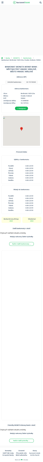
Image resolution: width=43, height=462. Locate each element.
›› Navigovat (21, 108)
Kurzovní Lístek (34, 453)
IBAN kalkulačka (21, 455)
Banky (8, 58)
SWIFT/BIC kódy (8, 453)
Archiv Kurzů (34, 455)
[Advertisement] (21, 29)
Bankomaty (27, 58)
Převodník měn (21, 453)
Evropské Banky (8, 455)
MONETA (16, 58)
